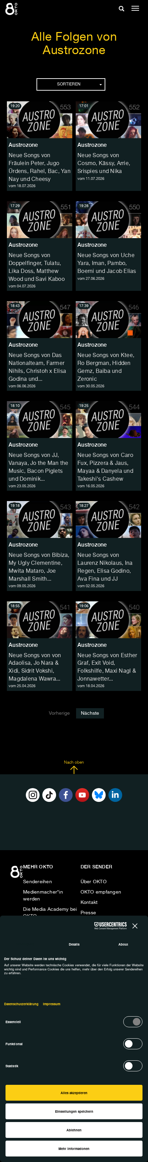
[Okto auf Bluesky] (99, 795)
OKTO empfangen (101, 892)
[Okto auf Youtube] (82, 795)
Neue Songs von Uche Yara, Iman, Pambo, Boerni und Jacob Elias (106, 263)
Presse (88, 912)
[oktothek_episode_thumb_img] (39, 119)
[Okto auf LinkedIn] (115, 795)
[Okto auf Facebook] (66, 795)
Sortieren (69, 84)
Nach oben (74, 763)
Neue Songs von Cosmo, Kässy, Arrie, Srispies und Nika (103, 163)
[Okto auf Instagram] (33, 795)
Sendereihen (37, 881)
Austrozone (23, 145)
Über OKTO (94, 881)
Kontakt (89, 902)
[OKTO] (12, 8)
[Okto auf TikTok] (49, 795)
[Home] (17, 874)
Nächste (90, 713)
